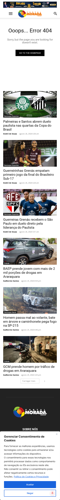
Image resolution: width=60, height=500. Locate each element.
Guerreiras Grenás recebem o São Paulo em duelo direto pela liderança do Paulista (28, 223)
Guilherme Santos (11, 281)
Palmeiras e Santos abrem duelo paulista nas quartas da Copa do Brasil (27, 125)
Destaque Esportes (11, 116)
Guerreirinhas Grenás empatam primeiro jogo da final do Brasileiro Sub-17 (28, 174)
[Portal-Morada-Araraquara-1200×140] (30, 5)
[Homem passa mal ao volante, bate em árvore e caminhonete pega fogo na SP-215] (30, 300)
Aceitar (30, 484)
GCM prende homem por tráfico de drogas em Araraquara (29, 369)
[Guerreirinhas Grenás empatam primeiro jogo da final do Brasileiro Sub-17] (30, 153)
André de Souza (10, 134)
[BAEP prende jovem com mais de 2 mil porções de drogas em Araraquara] (30, 251)
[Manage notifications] (52, 493)
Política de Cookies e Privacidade (31, 476)
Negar (30, 493)
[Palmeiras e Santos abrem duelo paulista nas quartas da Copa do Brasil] (30, 104)
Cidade (6, 263)
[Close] (57, 434)
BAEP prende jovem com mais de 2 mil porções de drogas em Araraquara (29, 273)
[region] (30, 465)
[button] (5, 13)
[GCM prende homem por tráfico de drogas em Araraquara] (30, 349)
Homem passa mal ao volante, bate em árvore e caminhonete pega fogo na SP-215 (30, 321)
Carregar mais (28, 381)
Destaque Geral (10, 312)
